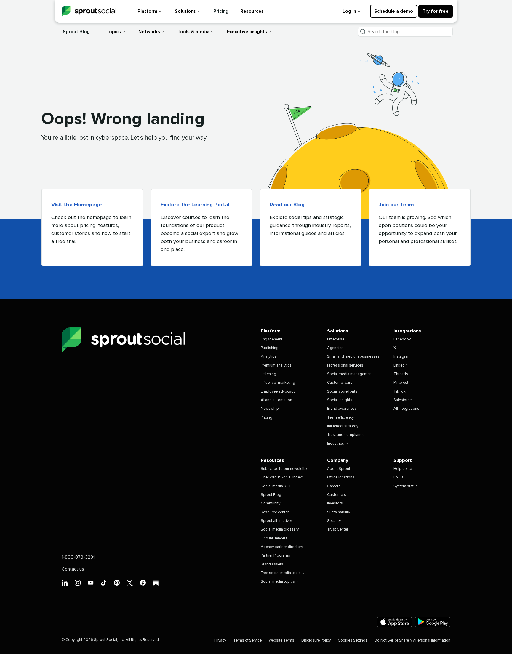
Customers (336, 495)
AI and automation (276, 400)
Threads (400, 374)
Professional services (345, 365)
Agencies (335, 348)
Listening (268, 374)
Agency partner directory (282, 547)
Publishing (270, 348)
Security (334, 521)
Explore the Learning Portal (195, 205)
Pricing (220, 11)
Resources (252, 11)
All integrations (406, 409)
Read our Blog (287, 205)
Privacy (220, 640)
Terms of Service (247, 640)
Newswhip (270, 409)
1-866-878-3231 (78, 557)
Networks (149, 31)
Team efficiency (340, 418)
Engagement (271, 339)
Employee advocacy (278, 391)
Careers (333, 486)
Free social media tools (281, 573)
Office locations (340, 477)
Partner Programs (275, 555)
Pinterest (400, 383)
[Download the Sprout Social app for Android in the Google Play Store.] (432, 622)
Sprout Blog (76, 31)
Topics (113, 31)
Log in (349, 11)
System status (405, 486)
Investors (335, 503)
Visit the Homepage (76, 205)
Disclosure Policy (316, 640)
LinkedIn (400, 365)
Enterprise (335, 339)
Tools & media (193, 31)
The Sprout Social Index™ (282, 477)
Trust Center (337, 529)
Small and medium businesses (353, 357)
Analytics (268, 357)
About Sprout (338, 469)
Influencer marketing (278, 383)
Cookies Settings (352, 640)
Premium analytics (276, 365)
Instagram (402, 357)
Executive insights (247, 31)
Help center (403, 469)
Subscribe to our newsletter (284, 469)
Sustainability (338, 512)
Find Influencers (274, 538)
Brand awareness (342, 409)
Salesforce (402, 400)
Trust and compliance (345, 435)
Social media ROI (275, 486)
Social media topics (278, 582)
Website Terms (281, 640)
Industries (335, 444)
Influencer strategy (342, 426)
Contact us (73, 569)
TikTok (399, 391)
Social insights (339, 400)
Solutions (185, 11)
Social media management (350, 374)
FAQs (398, 477)
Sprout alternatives (277, 521)
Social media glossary (280, 529)
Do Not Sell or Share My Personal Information (412, 640)
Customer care (339, 383)
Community (270, 503)
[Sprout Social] (89, 11)
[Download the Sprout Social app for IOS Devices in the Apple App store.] (394, 622)
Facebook (402, 339)
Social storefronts (342, 391)
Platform (147, 11)
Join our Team (396, 205)
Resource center (275, 512)
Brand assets (272, 564)
